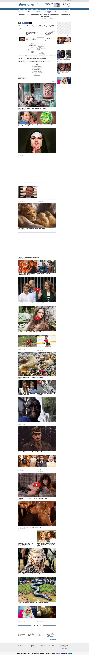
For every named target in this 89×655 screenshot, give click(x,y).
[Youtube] (68, 0)
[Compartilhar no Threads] (30, 23)
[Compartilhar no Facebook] (27, 23)
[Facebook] (64, 0)
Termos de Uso (20, 647)
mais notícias (53, 639)
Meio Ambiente (42, 647)
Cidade (27, 9)
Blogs (49, 9)
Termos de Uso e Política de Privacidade (61, 653)
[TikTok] (70, 0)
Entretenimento (33, 650)
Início (19, 9)
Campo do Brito (23, 78)
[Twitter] (65, 0)
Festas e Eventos (42, 645)
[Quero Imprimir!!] (19, 23)
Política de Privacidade (21, 648)
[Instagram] (67, 0)
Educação (32, 649)
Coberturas (41, 9)
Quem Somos (20, 649)
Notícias (23, 9)
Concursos (33, 648)
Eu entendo (70, 653)
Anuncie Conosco (20, 646)
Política (41, 650)
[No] (87, 653)
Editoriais (36, 9)
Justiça (41, 646)
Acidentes (32, 645)
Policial (31, 9)
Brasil (32, 646)
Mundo (41, 648)
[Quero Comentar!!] (23, 23)
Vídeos (46, 9)
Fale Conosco (20, 645)
